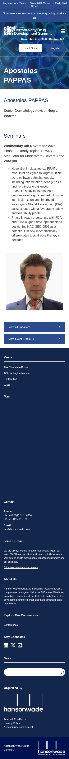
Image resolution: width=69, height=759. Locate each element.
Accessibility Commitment (18, 727)
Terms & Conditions (15, 719)
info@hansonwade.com (17, 529)
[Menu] (62, 31)
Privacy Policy (12, 723)
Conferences (11, 624)
